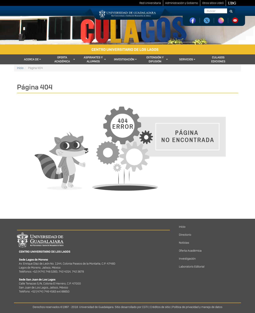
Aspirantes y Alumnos (93, 59)
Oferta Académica (190, 250)
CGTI (145, 307)
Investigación (124, 59)
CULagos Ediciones (218, 59)
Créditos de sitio (160, 307)
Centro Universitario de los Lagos (125, 49)
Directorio (185, 234)
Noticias (184, 242)
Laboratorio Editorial (191, 266)
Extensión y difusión (155, 59)
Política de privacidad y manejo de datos (197, 307)
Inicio (20, 68)
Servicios (186, 59)
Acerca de (31, 59)
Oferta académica (62, 59)
